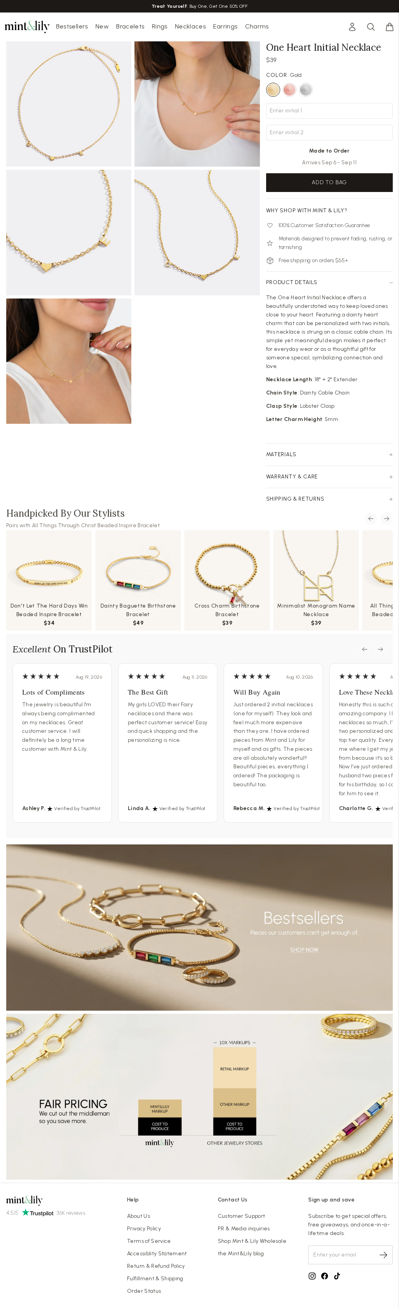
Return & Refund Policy (156, 1266)
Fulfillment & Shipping (155, 1278)
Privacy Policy (144, 1228)
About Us (138, 1216)
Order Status (144, 1291)
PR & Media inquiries (244, 1228)
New (102, 26)
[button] (389, 27)
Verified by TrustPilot (77, 808)
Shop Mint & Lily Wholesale (252, 1241)
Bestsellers (72, 26)
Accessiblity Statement (157, 1253)
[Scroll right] (386, 518)
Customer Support (241, 1216)
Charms (257, 26)
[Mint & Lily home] (27, 27)
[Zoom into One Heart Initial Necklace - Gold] (68, 104)
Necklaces (190, 26)
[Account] (352, 27)
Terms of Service (149, 1241)
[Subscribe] (383, 1255)
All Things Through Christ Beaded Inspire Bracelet (96, 525)
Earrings (225, 26)
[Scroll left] (371, 518)
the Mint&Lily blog (241, 1253)
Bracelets (130, 26)
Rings (160, 26)
